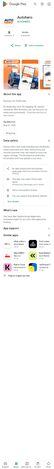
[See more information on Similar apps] (48, 235)
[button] (13, 36)
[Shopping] (10, 133)
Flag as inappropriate (16, 275)
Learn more (17, 171)
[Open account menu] (49, 4)
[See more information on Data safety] (48, 140)
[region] (27, 34)
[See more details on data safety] (13, 201)
